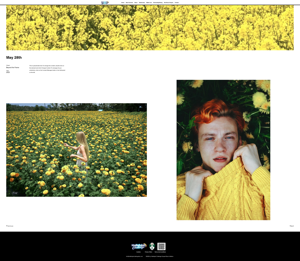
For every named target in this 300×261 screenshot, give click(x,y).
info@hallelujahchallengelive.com (134, 256)
